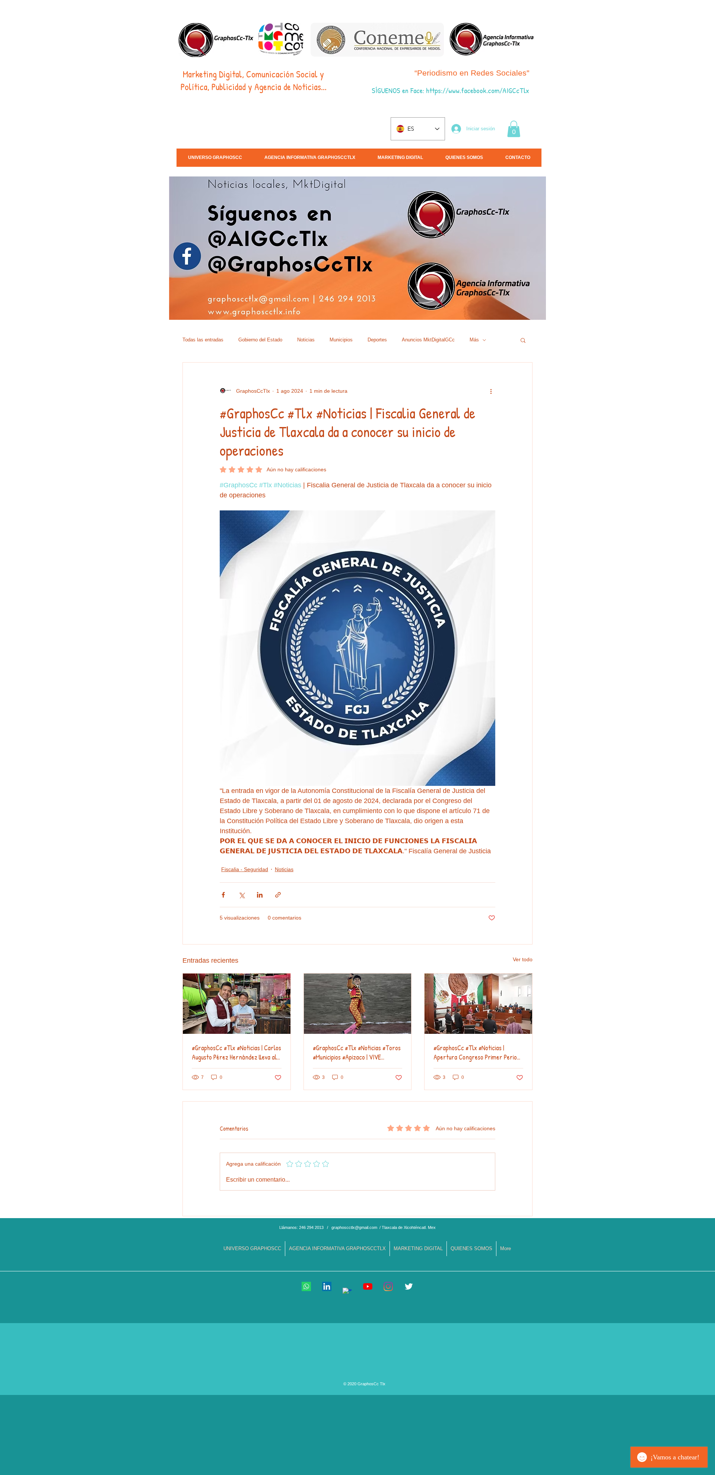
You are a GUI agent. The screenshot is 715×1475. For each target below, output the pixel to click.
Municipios (341, 340)
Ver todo (523, 959)
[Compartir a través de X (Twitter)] (241, 894)
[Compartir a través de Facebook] (223, 894)
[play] (651, 313)
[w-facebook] (347, 1292)
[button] (514, 129)
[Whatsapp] (306, 1286)
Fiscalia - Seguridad (244, 869)
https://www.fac (448, 90)
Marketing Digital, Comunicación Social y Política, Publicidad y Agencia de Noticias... (254, 80)
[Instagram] (388, 1286)
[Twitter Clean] (408, 1286)
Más (474, 340)
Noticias (306, 340)
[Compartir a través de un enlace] (278, 894)
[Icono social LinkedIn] (326, 1286)
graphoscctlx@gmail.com (354, 1227)
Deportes (377, 340)
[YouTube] (367, 1286)
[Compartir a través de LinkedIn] (259, 894)
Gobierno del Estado (260, 340)
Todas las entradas (202, 340)
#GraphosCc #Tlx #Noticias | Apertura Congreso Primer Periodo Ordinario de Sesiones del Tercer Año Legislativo (478, 1052)
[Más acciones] (490, 390)
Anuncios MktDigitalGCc (428, 340)
